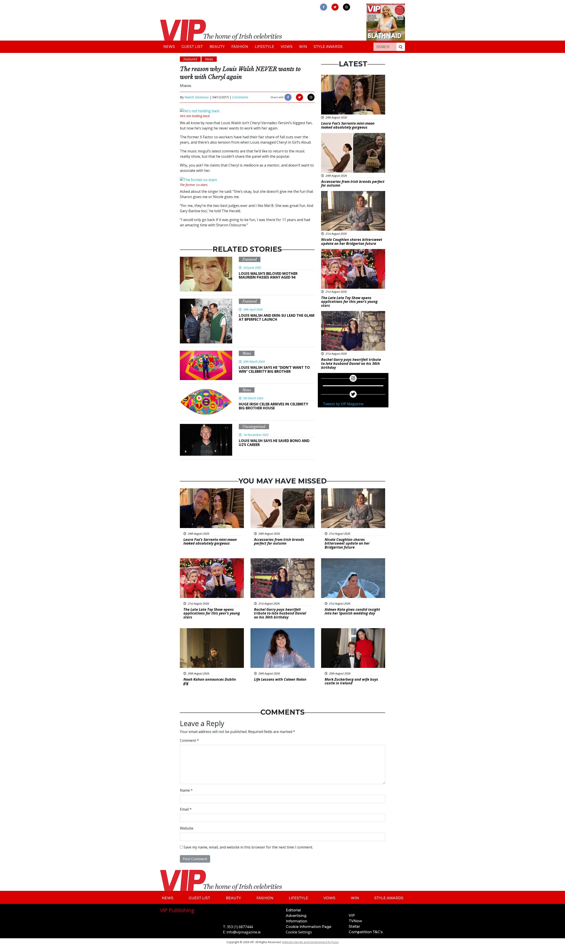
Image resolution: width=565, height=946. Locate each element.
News (169, 47)
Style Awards (328, 47)
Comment (189, 740)
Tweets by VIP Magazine (343, 403)
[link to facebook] (323, 7)
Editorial (293, 910)
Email (186, 809)
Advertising (296, 916)
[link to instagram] (346, 7)
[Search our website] (400, 47)
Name (186, 790)
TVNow (355, 921)
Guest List (192, 47)
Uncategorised (254, 426)
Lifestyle (264, 47)
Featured (249, 259)
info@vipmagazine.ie (243, 932)
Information (296, 921)
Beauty (217, 47)
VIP (352, 915)
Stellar (354, 926)
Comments (240, 97)
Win (303, 47)
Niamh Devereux (197, 97)
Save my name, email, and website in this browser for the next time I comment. (248, 847)
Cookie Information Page (308, 927)
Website (186, 828)
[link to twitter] (335, 7)
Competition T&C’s (366, 932)
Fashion (239, 47)
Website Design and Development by (310, 942)
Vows (286, 47)
